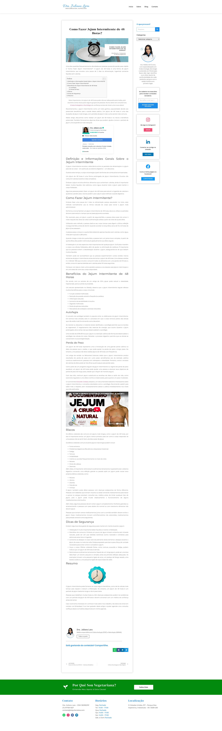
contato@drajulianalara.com (73, 710)
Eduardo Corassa (82, 382)
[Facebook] (72, 715)
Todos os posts (83, 636)
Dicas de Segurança (74, 93)
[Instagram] (68, 715)
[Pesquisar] (157, 29)
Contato (155, 7)
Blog (146, 7)
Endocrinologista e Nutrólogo (80, 105)
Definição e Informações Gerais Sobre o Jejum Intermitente (86, 81)
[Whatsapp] (63, 715)
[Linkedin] (76, 715)
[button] (115, 650)
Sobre (138, 7)
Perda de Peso (75, 89)
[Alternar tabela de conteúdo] (103, 78)
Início (131, 7)
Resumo (70, 95)
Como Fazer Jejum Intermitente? (78, 83)
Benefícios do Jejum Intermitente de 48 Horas (82, 85)
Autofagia (73, 87)
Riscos (70, 91)
